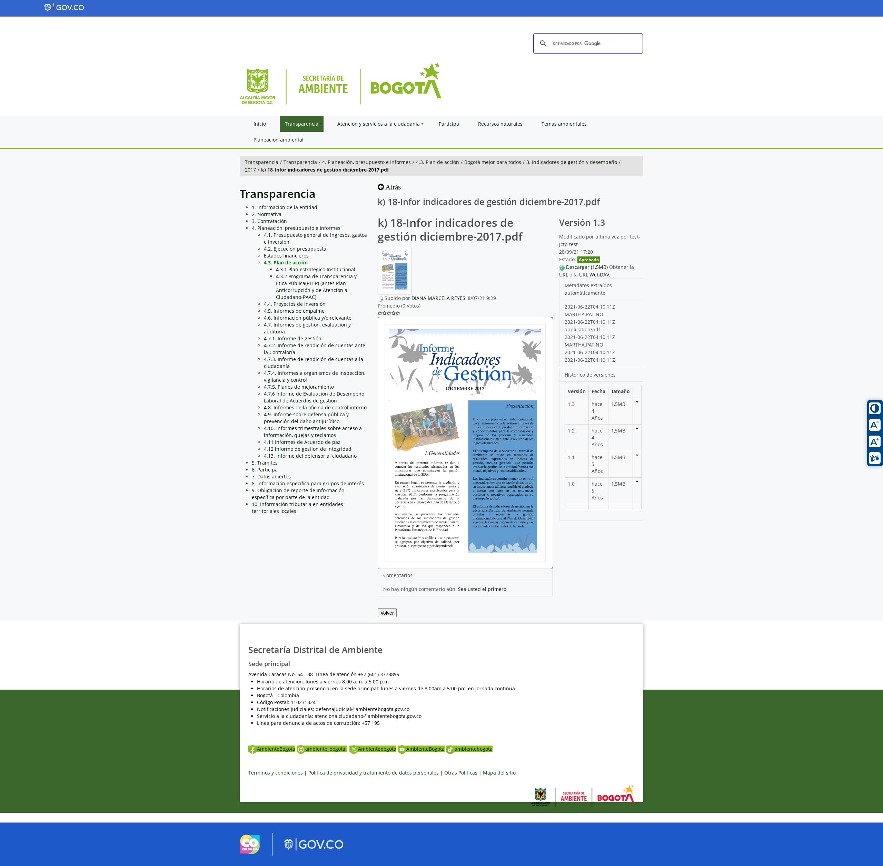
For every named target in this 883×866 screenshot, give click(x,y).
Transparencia (261, 162)
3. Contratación (269, 221)
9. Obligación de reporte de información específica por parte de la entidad (298, 493)
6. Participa (265, 469)
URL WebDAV (594, 274)
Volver (387, 612)
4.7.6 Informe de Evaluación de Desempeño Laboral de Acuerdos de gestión (314, 397)
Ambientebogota (377, 749)
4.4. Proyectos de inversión (295, 304)
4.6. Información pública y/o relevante (307, 317)
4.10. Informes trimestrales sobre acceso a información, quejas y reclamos (313, 431)
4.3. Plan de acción (437, 162)
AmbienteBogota (276, 749)
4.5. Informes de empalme (294, 311)
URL (563, 274)
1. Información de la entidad (284, 207)
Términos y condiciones (275, 772)
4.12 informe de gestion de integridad (307, 449)
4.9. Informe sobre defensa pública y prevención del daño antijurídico (306, 418)
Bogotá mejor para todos (492, 162)
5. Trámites (265, 462)
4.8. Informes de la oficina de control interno (315, 407)
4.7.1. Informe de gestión (292, 338)
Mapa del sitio (499, 772)
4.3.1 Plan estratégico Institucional (315, 269)
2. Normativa (266, 214)
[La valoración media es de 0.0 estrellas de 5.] (380, 313)
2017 (250, 169)
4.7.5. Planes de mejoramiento (299, 386)
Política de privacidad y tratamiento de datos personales (373, 772)
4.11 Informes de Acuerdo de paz (302, 442)
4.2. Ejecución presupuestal (296, 248)
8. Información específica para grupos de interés (308, 483)
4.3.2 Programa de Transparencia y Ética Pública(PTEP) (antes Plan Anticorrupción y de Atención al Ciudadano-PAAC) (316, 286)
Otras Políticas (460, 772)
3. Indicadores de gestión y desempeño (571, 162)
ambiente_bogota (326, 749)
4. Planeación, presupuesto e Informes (366, 162)
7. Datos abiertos (271, 476)
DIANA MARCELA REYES (438, 298)
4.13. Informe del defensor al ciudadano (310, 456)
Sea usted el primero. (483, 589)
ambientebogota (474, 749)
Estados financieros (286, 255)
